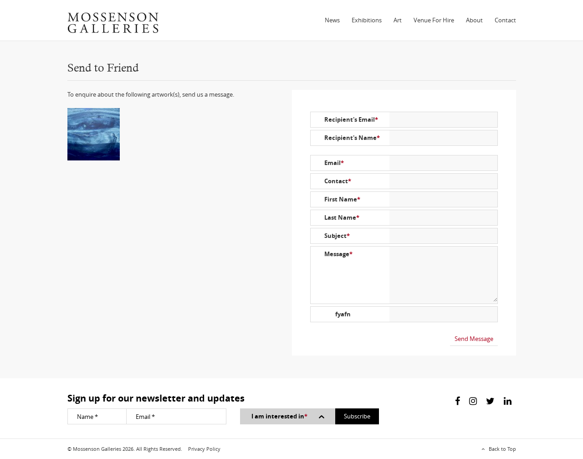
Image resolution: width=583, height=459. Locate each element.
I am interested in (279, 416)
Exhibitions (367, 20)
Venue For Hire (434, 20)
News (332, 20)
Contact (505, 20)
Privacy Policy (204, 448)
